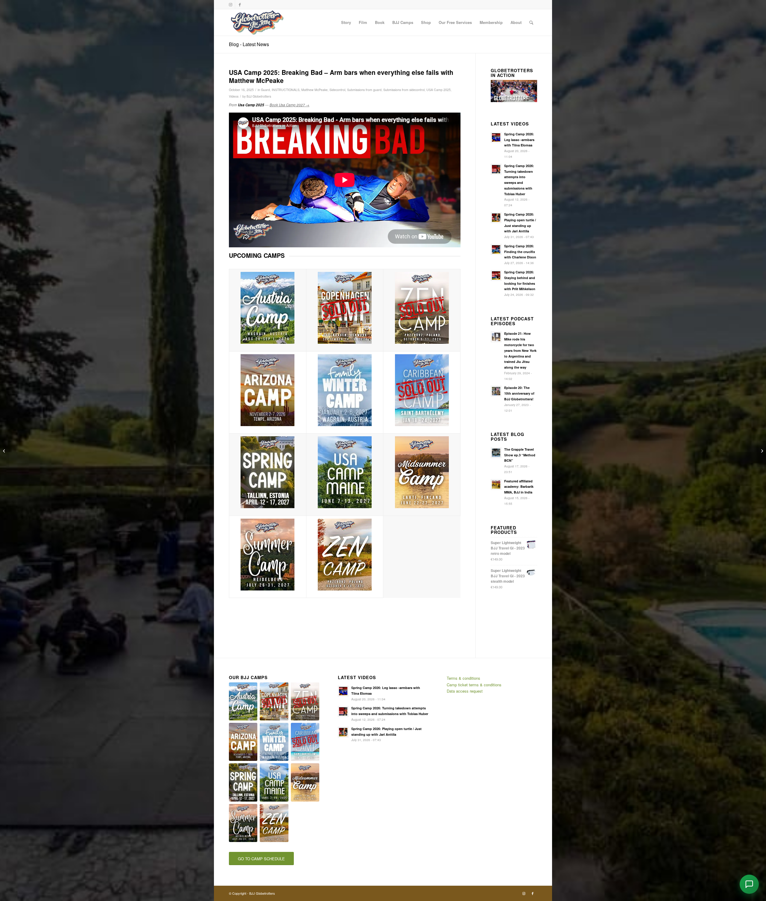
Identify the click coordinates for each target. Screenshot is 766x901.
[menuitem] (346, 22)
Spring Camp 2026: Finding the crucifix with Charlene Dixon (520, 252)
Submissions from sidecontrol (404, 89)
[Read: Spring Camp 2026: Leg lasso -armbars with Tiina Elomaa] (496, 137)
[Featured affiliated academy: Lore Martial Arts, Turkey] (4, 450)
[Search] (531, 22)
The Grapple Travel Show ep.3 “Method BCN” (519, 455)
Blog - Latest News (249, 44)
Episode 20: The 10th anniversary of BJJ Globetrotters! (519, 393)
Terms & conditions (463, 678)
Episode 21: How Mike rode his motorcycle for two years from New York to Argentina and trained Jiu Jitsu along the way (520, 350)
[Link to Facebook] (239, 4)
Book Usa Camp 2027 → (289, 104)
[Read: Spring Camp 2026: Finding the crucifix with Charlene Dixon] (496, 249)
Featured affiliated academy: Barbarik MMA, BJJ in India (519, 487)
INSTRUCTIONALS (286, 89)
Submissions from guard (364, 89)
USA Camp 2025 (438, 89)
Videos (233, 96)
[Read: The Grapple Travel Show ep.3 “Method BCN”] (496, 452)
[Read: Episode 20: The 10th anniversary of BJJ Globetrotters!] (496, 391)
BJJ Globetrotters (259, 96)
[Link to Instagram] (230, 4)
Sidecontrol (337, 89)
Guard (265, 89)
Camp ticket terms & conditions (474, 685)
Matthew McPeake (314, 89)
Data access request (465, 691)
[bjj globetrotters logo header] (257, 22)
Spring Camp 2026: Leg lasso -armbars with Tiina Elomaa (519, 140)
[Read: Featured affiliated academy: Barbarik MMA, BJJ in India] (496, 484)
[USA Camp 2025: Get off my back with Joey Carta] (761, 450)
